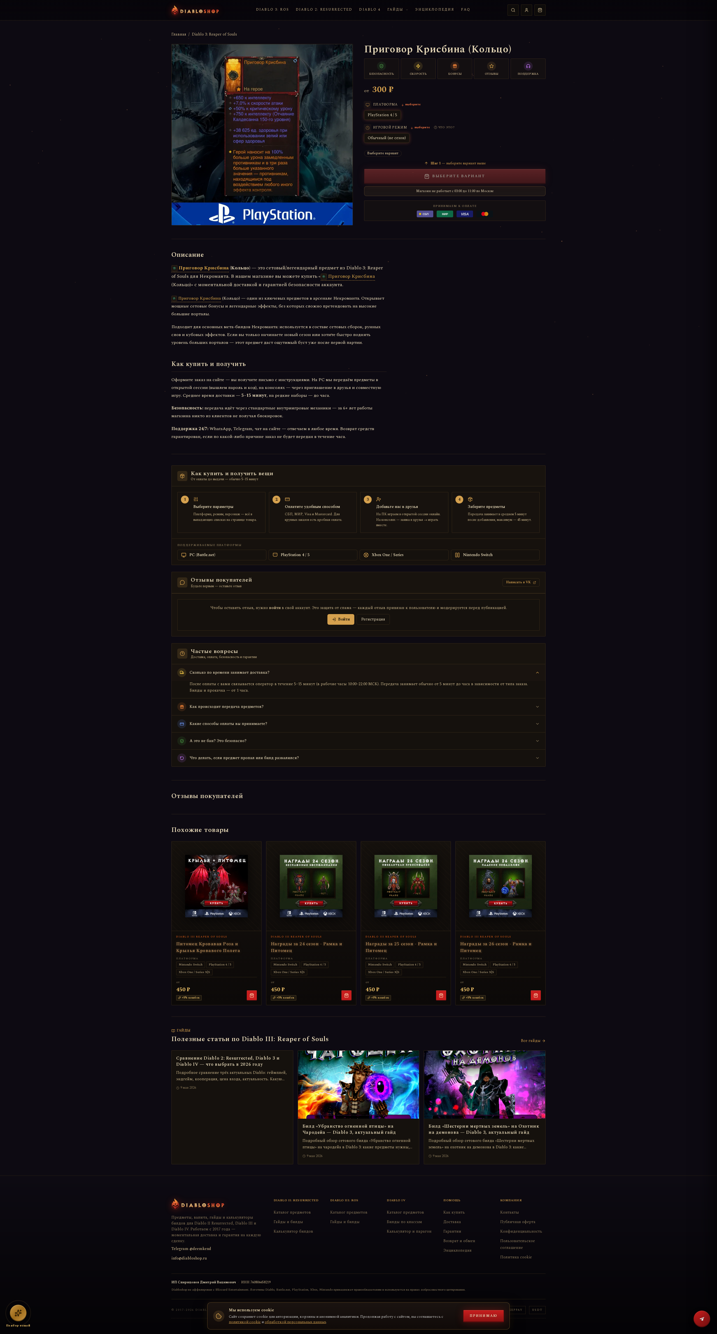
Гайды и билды (288, 1222)
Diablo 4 (369, 9)
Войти (344, 619)
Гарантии (452, 1231)
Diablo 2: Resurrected (324, 9)
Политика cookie (516, 1257)
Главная (178, 34)
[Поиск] (513, 10)
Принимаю (483, 1316)
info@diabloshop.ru (189, 1258)
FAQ (465, 9)
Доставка (452, 1222)
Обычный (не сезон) (387, 138)
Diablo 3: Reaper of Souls (214, 34)
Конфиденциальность (521, 1231)
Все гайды (531, 1041)
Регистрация (373, 619)
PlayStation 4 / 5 (382, 115)
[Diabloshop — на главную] (195, 10)
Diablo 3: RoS (272, 9)
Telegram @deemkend (191, 1249)
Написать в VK (518, 582)
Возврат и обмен (459, 1241)
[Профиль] (526, 10)
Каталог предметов (292, 1212)
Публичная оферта (518, 1222)
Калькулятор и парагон (409, 1231)
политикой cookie (245, 1322)
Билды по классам (404, 1222)
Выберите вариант (458, 176)
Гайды (395, 9)
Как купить (454, 1212)
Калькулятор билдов (293, 1231)
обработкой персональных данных (295, 1322)
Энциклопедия (434, 9)
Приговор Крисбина (204, 268)
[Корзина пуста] (540, 10)
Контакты (509, 1212)
